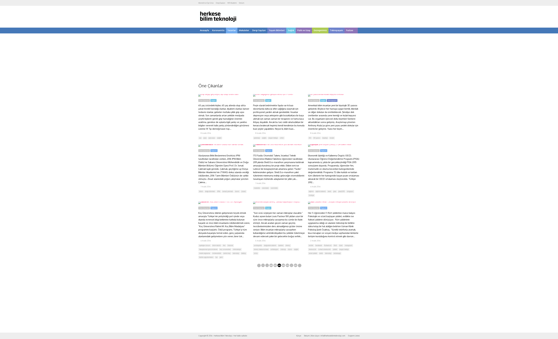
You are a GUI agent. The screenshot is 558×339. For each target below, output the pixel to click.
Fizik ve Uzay (303, 30)
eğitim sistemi (321, 191)
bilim (201, 191)
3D (310, 138)
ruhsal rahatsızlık (324, 249)
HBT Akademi (232, 3)
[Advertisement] (279, 61)
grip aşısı (212, 138)
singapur (350, 191)
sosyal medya (273, 138)
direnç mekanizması (261, 249)
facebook (318, 245)
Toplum (214, 151)
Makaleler (244, 30)
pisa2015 (341, 191)
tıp (216, 257)
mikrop (283, 249)
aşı (200, 138)
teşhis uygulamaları (206, 257)
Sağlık (291, 30)
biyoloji (325, 138)
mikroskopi (237, 249)
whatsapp (337, 253)
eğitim (311, 191)
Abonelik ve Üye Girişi (206, 3)
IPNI (218, 191)
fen (224, 245)
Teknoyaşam (336, 30)
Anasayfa (204, 30)
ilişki (341, 245)
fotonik (230, 245)
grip (205, 138)
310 (287, 265)
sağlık (219, 138)
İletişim (241, 3)
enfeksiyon (274, 249)
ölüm (290, 249)
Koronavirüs (218, 30)
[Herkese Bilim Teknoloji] (218, 23)
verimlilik (274, 188)
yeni (221, 257)
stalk (321, 253)
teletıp (243, 253)
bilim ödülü (216, 245)
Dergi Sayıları (220, 3)
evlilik (311, 245)
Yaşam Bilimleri (277, 30)
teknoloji (236, 253)
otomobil (265, 188)
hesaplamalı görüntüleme (208, 249)
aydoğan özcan (204, 245)
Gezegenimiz (320, 30)
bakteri (280, 245)
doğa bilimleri (210, 191)
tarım (237, 191)
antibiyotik (258, 245)
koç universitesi (225, 249)
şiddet (335, 249)
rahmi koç (226, 253)
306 (271, 265)
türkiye (311, 195)
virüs (255, 253)
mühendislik (216, 253)
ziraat (243, 191)
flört (335, 245)
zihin (282, 138)
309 (283, 265)
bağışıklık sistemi (270, 245)
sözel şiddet (313, 253)
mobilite (257, 188)
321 (295, 265)
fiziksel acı (327, 245)
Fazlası (349, 30)
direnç (288, 245)
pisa (334, 191)
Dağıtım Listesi (354, 336)
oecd (329, 191)
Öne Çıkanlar (204, 101)
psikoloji (257, 138)
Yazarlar (232, 30)
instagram (348, 245)
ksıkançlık (312, 249)
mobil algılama (204, 253)
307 (275, 265)
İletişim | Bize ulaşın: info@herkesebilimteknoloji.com (324, 336)
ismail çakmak (227, 191)
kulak (332, 138)
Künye (298, 336)
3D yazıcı (316, 138)
